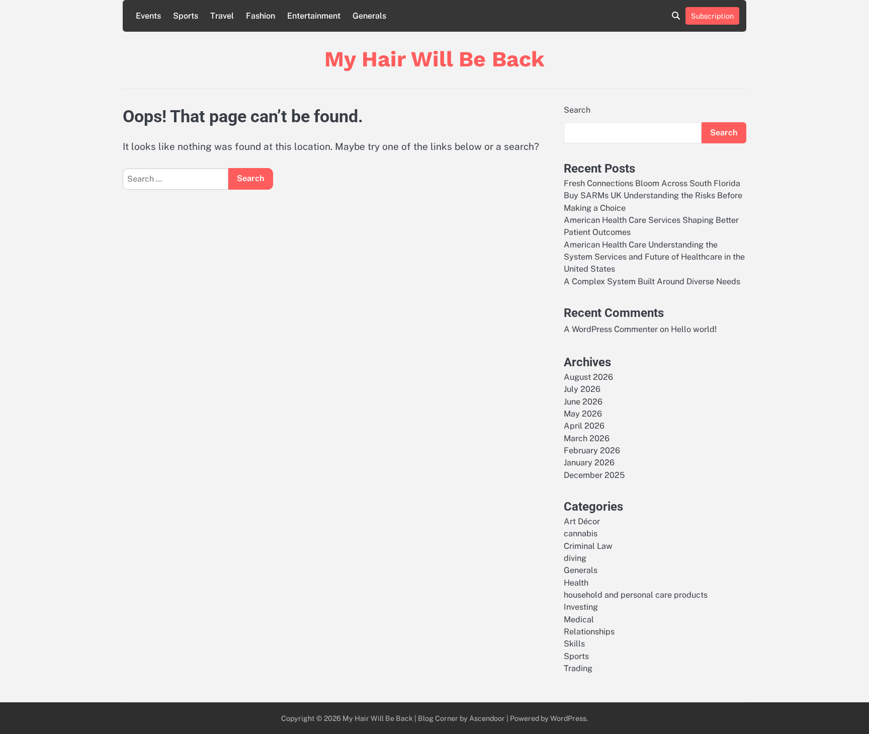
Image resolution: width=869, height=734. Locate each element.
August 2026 (588, 377)
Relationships (589, 631)
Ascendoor (487, 718)
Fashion (260, 16)
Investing (581, 607)
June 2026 (583, 401)
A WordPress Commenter (611, 329)
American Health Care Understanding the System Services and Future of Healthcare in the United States (654, 257)
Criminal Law (588, 546)
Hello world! (694, 329)
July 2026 (582, 389)
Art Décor (582, 521)
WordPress (568, 718)
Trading (578, 668)
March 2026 (587, 438)
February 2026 (592, 450)
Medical (579, 619)
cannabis (580, 533)
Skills (574, 643)
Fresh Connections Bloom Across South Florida (652, 183)
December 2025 (594, 475)
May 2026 (583, 414)
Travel (222, 16)
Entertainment (313, 16)
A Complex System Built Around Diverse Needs (652, 281)
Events (148, 16)
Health (576, 583)
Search (577, 110)
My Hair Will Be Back (434, 58)
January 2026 (589, 462)
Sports (185, 16)
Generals (369, 16)
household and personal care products (636, 595)
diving (575, 558)
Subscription (712, 16)
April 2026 (584, 426)
